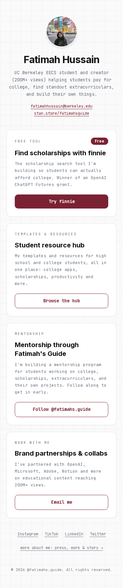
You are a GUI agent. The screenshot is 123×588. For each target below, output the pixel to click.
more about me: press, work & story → (61, 547)
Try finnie (62, 201)
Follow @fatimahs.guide (62, 409)
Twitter (98, 534)
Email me (61, 502)
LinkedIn (74, 534)
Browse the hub (61, 301)
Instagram (27, 534)
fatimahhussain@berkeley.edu (61, 106)
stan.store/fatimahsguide (61, 113)
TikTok (51, 534)
